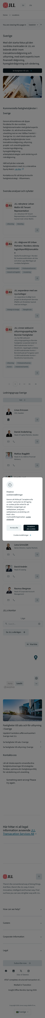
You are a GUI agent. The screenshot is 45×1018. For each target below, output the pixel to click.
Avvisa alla (14, 527)
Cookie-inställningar (23, 535)
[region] (22, 509)
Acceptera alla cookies (31, 527)
